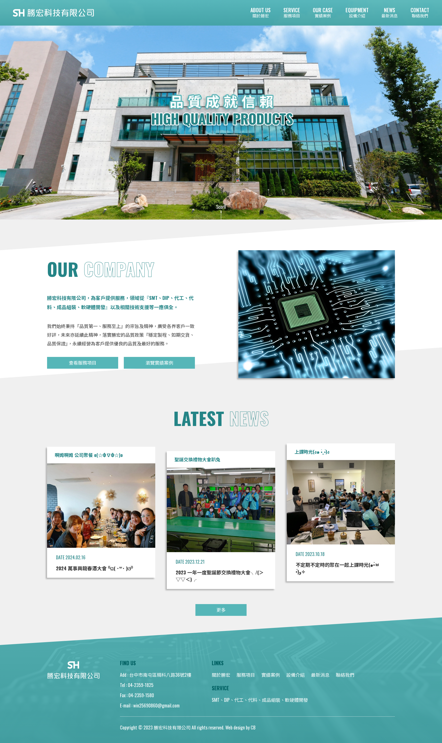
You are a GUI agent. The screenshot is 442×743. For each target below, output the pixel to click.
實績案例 (270, 674)
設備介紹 (295, 674)
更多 (221, 609)
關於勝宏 (221, 674)
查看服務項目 (82, 362)
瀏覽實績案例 (159, 362)
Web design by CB (240, 727)
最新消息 (320, 674)
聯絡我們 (345, 674)
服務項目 (246, 674)
